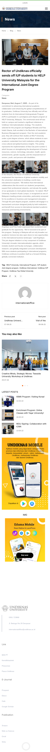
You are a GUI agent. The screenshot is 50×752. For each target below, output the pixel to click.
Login (25, 3)
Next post (42, 317)
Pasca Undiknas (8, 671)
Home (4, 31)
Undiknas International (28, 268)
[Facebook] (10, 276)
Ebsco (4, 696)
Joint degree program (10, 268)
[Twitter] (15, 276)
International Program (28, 265)
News (19, 31)
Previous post (9, 317)
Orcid (4, 736)
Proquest (5, 690)
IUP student (41, 265)
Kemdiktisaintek (8, 660)
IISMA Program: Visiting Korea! (30, 396)
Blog (11, 31)
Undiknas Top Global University (21, 271)
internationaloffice (25, 303)
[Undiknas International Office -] (15, 8)
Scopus (5, 725)
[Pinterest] (21, 276)
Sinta (4, 742)
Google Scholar (8, 707)
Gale (3, 701)
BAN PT (5, 655)
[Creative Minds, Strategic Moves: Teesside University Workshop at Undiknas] (25, 355)
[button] (22, 385)
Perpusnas (6, 666)
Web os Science (8, 731)
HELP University (12, 265)
